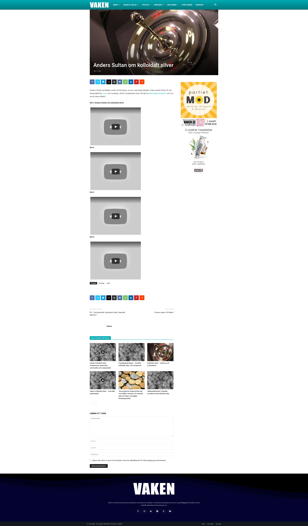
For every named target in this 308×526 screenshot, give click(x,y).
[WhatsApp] (125, 81)
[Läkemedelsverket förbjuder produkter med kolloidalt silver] (160, 380)
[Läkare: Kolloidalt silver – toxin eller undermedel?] (103, 380)
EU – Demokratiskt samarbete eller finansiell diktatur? (107, 313)
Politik (145, 5)
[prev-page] (91, 403)
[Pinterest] (136, 81)
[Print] (114, 81)
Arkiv (115, 5)
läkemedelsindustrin (158, 93)
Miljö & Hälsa (130, 5)
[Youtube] (170, 511)
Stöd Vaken (187, 5)
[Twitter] (97, 81)
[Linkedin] (130, 81)
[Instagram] (144, 511)
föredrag (101, 283)
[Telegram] (103, 81)
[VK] (119, 81)
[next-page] (95, 403)
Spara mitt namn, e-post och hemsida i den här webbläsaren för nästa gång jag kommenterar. (129, 460)
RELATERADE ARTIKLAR (100, 338)
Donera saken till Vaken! (163, 312)
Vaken (109, 326)
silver (108, 283)
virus (105, 93)
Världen (158, 5)
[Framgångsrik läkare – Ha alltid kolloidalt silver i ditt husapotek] (132, 352)
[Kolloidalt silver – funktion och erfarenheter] (160, 352)
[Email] (108, 81)
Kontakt (200, 5)
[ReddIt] (142, 81)
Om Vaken (171, 5)
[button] (215, 5)
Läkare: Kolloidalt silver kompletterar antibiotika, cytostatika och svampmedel (100, 365)
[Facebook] (92, 81)
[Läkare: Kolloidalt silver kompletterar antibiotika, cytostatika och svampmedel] (103, 352)
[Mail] (150, 511)
